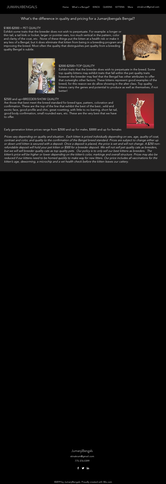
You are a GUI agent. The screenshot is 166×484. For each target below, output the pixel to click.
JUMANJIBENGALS (22, 6)
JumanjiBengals (82, 450)
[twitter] (83, 468)
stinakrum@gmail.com (148, 6)
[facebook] (78, 468)
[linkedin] (87, 468)
